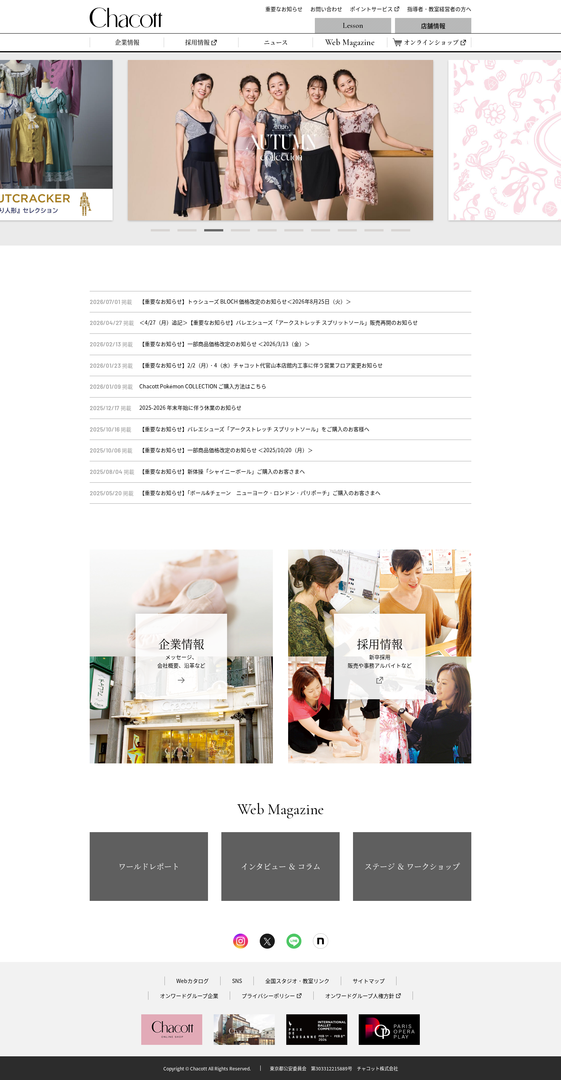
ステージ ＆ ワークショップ (412, 866)
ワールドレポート (148, 866)
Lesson (353, 25)
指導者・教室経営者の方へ (439, 9)
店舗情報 (433, 25)
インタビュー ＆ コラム (281, 866)
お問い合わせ (326, 9)
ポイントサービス (371, 9)
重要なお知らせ (284, 9)
